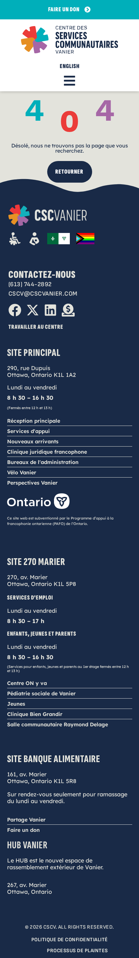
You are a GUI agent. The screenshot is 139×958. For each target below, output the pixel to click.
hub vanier (27, 845)
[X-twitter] (32, 310)
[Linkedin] (50, 310)
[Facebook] (14, 310)
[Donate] (68, 310)
